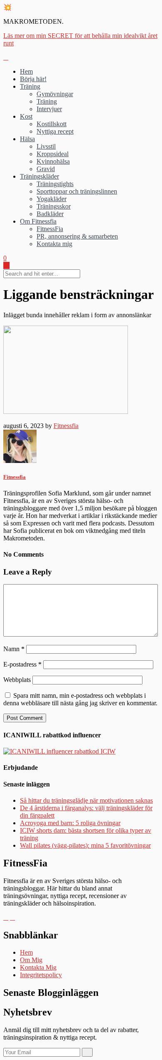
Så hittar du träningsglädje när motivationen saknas (86, 800)
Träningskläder (39, 176)
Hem (26, 71)
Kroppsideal (53, 153)
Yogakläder (51, 198)
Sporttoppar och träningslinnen (77, 191)
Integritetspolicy (41, 974)
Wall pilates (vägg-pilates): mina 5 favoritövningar (85, 845)
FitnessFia (50, 228)
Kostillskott (51, 123)
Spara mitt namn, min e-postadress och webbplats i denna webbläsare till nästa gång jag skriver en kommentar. (80, 699)
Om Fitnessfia (38, 221)
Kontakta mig (54, 243)
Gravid (46, 168)
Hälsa (27, 138)
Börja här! (33, 78)
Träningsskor (54, 206)
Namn (14, 648)
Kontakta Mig (38, 967)
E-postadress (22, 664)
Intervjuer (49, 108)
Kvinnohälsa (53, 161)
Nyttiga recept (55, 131)
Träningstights (55, 183)
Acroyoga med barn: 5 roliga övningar (70, 822)
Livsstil (46, 146)
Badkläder (50, 213)
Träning (30, 86)
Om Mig (31, 959)
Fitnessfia (66, 425)
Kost (26, 116)
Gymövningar (55, 93)
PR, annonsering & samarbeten (77, 236)
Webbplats (17, 679)
